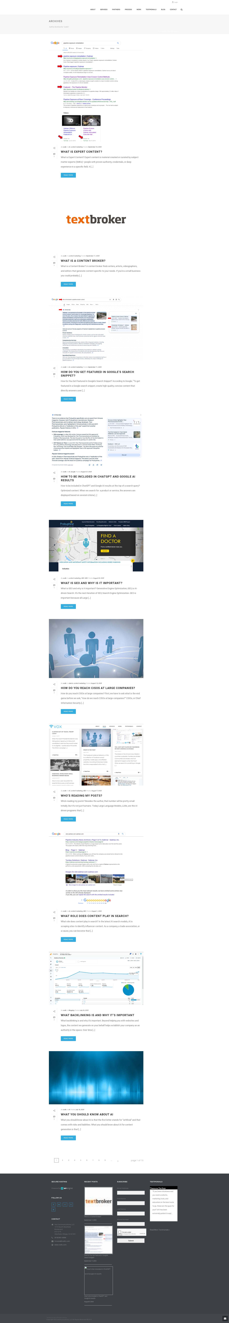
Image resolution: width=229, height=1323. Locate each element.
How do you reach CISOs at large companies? (98, 688)
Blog (163, 9)
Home (160, 31)
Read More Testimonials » (160, 1230)
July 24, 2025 (84, 1010)
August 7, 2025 (96, 791)
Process (128, 9)
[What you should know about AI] (96, 1077)
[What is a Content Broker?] (96, 219)
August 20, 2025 (98, 578)
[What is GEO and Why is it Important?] (96, 544)
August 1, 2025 (96, 911)
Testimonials (151, 9)
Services (103, 9)
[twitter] (65, 1204)
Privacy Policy (62, 1317)
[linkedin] (59, 1204)
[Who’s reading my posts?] (96, 755)
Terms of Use (51, 1317)
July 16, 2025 (79, 1109)
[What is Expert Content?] (96, 91)
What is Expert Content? (81, 151)
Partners (116, 9)
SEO (86, 578)
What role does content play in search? (95, 916)
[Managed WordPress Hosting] (67, 1188)
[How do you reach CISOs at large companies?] (96, 648)
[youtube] (53, 1209)
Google (73, 472)
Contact (173, 9)
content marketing (77, 147)
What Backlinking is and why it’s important (97, 1015)
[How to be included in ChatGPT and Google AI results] (96, 439)
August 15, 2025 (96, 683)
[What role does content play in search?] (96, 869)
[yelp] (71, 1204)
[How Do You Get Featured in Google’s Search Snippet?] (96, 329)
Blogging (71, 1010)
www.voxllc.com (61, 1245)
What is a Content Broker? (83, 260)
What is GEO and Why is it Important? (91, 583)
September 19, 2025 (94, 147)
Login (176, 2)
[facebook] (53, 1204)
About (92, 9)
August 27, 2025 (86, 472)
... (111, 1160)
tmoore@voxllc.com (62, 1241)
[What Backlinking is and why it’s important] (96, 978)
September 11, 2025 (92, 256)
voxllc (64, 147)
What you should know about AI (87, 1114)
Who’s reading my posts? (81, 795)
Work (139, 9)
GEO (82, 578)
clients (71, 683)
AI (69, 147)
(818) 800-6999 (60, 1238)
